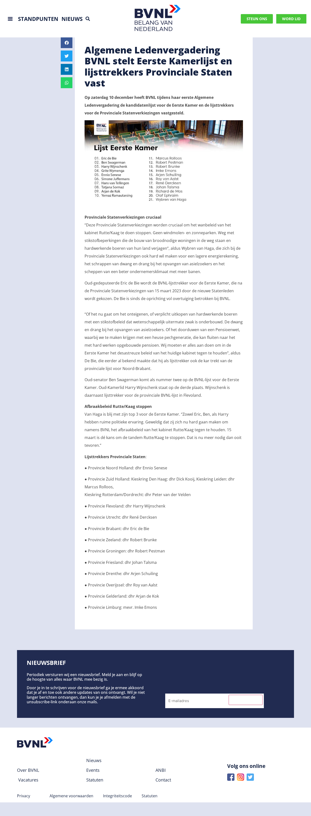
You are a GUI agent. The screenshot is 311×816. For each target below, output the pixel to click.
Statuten (149, 796)
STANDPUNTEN (38, 18)
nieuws (72, 18)
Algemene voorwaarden (71, 796)
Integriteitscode (117, 796)
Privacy (23, 796)
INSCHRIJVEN (246, 699)
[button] (88, 19)
